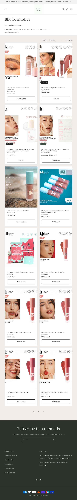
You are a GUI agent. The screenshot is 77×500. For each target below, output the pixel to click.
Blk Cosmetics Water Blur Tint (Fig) (17, 392)
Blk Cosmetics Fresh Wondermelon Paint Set (20, 272)
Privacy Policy (9, 460)
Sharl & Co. (35, 495)
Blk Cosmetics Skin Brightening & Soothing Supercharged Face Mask (55, 150)
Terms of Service (10, 472)
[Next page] (44, 412)
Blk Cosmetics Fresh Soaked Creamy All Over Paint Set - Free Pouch (55, 211)
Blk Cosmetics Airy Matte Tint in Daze (53, 88)
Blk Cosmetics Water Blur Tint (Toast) (52, 332)
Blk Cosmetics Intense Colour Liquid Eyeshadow (18, 88)
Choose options (21, 99)
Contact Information (11, 455)
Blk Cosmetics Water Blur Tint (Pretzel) (19, 332)
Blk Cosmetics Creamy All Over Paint (18, 211)
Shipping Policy (9, 468)
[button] (6, 9)
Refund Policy (9, 464)
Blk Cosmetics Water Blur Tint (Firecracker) (54, 392)
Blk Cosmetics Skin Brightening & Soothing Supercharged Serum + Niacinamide (20, 150)
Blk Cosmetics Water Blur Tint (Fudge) (53, 272)
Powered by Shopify (43, 495)
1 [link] (33, 412)
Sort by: (44, 40)
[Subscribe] (53, 440)
